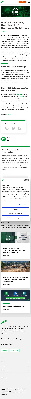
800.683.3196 (6, 344)
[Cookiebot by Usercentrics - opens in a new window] (22, 180)
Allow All (15, 209)
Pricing (4, 350)
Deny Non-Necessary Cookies (15, 218)
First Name (6, 174)
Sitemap (8, 389)
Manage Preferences (14, 213)
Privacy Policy (23, 389)
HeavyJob (21, 96)
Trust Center (8, 391)
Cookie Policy (4, 393)
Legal (2, 391)
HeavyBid (19, 94)
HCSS (3, 31)
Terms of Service (15, 389)
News (9, 114)
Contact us (14, 350)
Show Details (22, 204)
